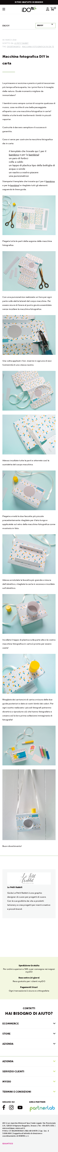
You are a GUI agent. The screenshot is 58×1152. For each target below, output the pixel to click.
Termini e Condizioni (16, 1091)
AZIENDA (7, 1043)
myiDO (6, 1081)
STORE (6, 1033)
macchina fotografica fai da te (38, 47)
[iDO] (29, 9)
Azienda (7, 1061)
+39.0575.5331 (48, 1126)
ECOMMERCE (10, 1023)
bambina (34, 154)
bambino (14, 154)
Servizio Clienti (13, 1071)
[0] (52, 10)
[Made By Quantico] (7, 1143)
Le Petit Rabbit (21, 43)
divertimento (13, 47)
